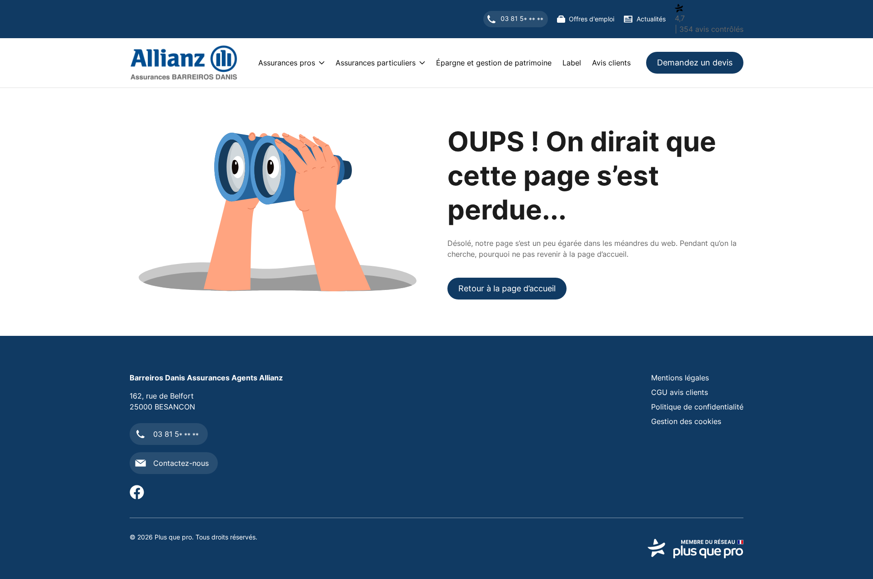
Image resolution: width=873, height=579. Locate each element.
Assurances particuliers (376, 62)
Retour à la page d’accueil (507, 288)
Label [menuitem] (571, 62)
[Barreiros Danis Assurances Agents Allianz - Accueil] (184, 63)
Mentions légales (680, 377)
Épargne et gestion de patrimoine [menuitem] (494, 62)
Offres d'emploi (591, 19)
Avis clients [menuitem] (611, 62)
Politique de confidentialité (697, 406)
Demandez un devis (695, 62)
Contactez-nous (181, 463)
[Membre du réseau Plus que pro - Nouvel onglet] (695, 548)
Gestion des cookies (686, 421)
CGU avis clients (679, 392)
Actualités (651, 19)
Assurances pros (286, 62)
